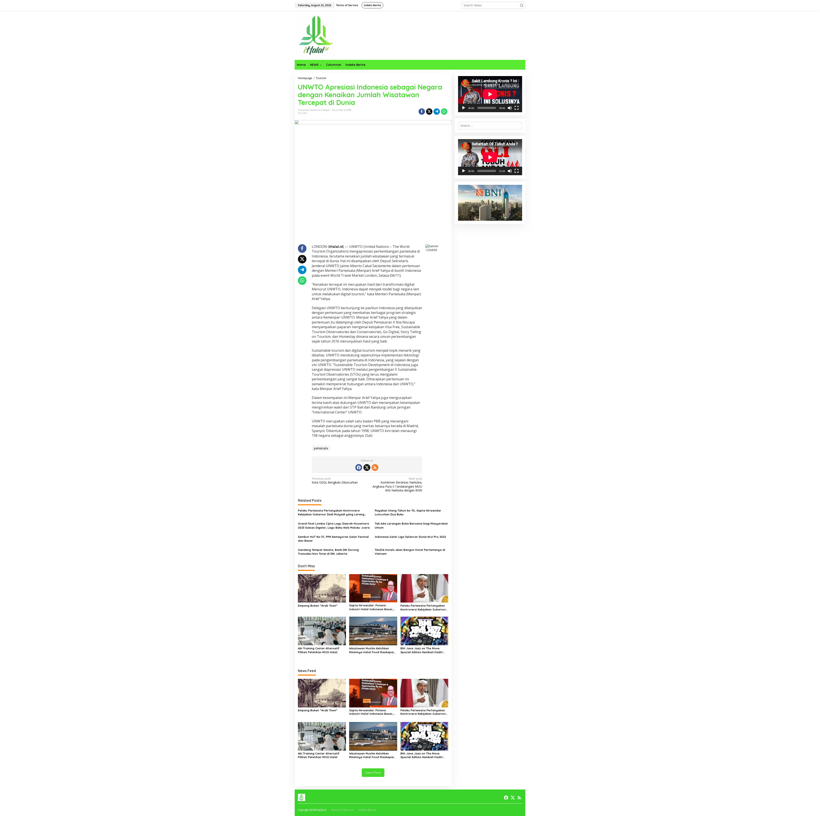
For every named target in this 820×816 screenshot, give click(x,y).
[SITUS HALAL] (316, 35)
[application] (490, 94)
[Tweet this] (429, 111)
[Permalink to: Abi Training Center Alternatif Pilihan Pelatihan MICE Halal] (322, 631)
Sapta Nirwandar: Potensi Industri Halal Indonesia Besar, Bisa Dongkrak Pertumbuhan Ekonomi (371, 607)
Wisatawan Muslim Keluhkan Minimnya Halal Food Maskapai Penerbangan (371, 650)
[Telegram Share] (436, 111)
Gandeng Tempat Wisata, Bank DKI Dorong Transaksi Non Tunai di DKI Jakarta (328, 551)
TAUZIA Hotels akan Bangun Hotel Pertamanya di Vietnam (410, 551)
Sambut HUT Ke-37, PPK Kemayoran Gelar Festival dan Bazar (333, 538)
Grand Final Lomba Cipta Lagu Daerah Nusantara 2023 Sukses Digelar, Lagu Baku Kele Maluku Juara (334, 525)
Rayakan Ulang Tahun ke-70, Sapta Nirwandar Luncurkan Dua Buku (408, 512)
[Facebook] (358, 467)
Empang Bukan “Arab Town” (317, 605)
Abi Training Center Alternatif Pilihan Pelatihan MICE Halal (318, 650)
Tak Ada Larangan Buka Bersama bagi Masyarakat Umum (411, 525)
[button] (521, 5)
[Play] (463, 108)
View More (373, 772)
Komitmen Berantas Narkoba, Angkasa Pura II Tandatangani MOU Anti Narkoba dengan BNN (397, 484)
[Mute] (510, 108)
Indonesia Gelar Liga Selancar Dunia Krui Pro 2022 (410, 536)
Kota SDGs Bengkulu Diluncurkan (335, 480)
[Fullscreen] (516, 108)
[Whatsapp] (444, 111)
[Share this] (422, 111)
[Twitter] (366, 467)
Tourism (302, 113)
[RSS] (375, 467)
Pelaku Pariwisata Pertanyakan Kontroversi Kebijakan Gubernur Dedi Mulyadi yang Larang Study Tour (331, 512)
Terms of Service (342, 810)
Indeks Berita (367, 810)
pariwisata (321, 448)
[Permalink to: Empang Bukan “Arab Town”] (322, 588)
